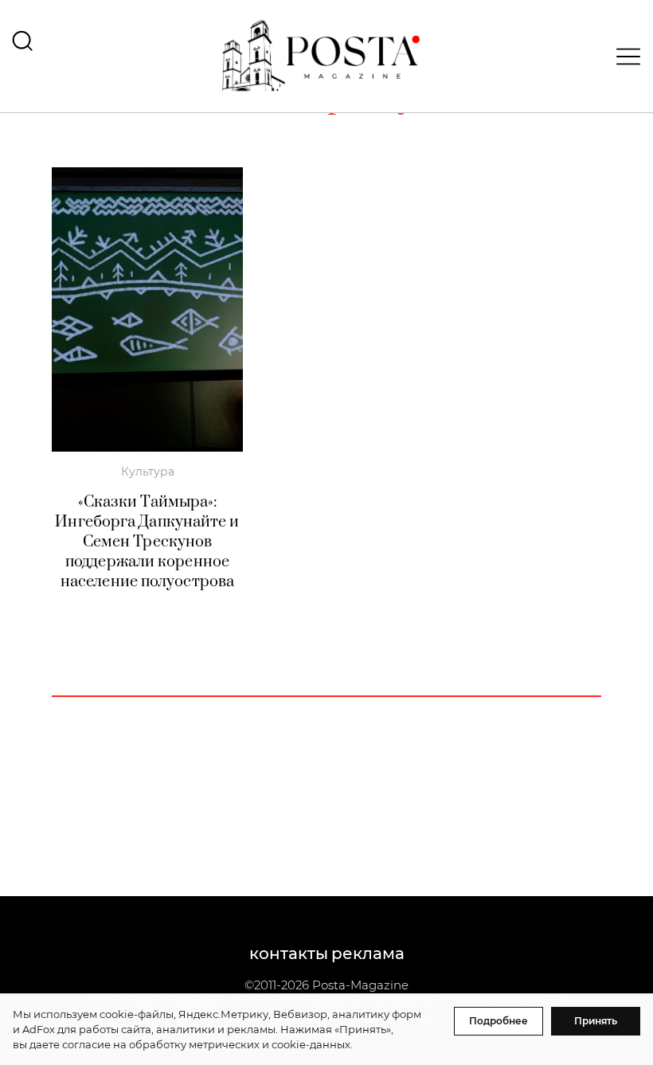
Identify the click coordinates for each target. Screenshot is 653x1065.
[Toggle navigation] (623, 56)
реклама (368, 953)
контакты (288, 953)
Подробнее (498, 1021)
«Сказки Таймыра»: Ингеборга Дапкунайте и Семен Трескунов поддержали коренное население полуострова (147, 542)
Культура (147, 471)
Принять (595, 1021)
